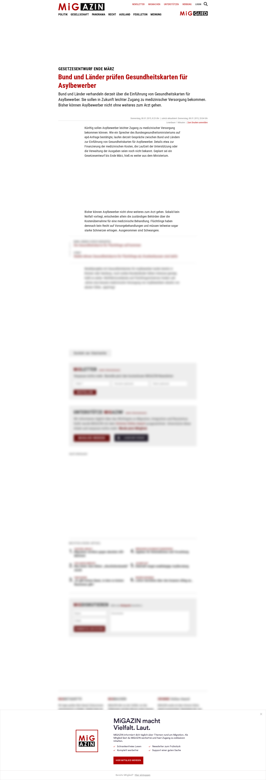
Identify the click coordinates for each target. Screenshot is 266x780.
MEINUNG (156, 14)
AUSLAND (124, 14)
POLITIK (63, 14)
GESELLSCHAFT (80, 14)
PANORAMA (98, 14)
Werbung (187, 4)
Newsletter (138, 4)
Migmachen (154, 4)
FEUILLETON (140, 14)
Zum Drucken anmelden (197, 122)
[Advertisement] (133, 41)
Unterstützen (171, 4)
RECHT (112, 14)
